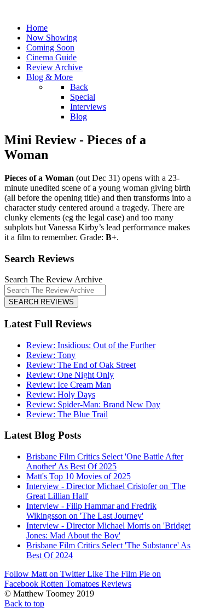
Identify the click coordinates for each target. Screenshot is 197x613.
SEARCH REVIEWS (41, 302)
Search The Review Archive (53, 279)
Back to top (24, 603)
